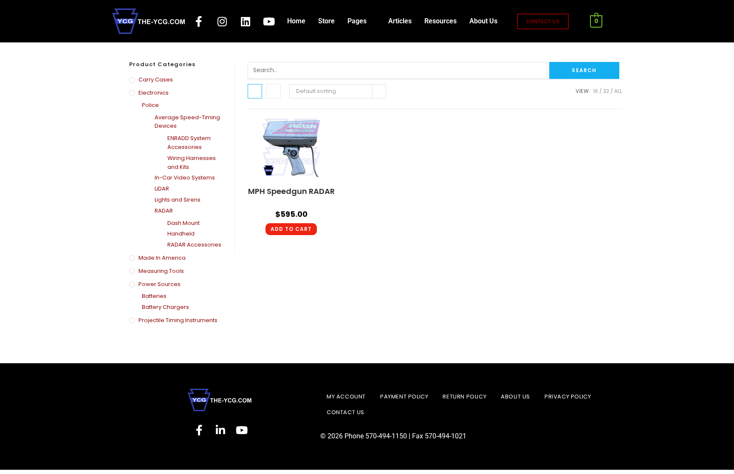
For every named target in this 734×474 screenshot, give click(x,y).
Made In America (162, 258)
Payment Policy (404, 397)
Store (326, 21)
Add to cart (291, 229)
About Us (483, 21)
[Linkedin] (245, 21)
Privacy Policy (568, 397)
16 (595, 91)
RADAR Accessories (194, 245)
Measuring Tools (161, 271)
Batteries (154, 296)
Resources (440, 21)
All (618, 91)
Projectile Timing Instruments (177, 320)
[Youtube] (268, 21)
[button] (361, 21)
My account (346, 397)
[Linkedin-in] (220, 430)
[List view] (273, 91)
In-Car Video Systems (185, 178)
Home (296, 21)
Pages (357, 21)
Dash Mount (183, 223)
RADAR (164, 211)
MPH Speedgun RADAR (291, 191)
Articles (400, 21)
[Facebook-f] (198, 21)
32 (606, 91)
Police (150, 105)
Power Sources (159, 284)
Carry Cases (155, 80)
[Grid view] (255, 91)
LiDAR (162, 189)
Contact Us (345, 412)
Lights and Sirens (177, 200)
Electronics (153, 93)
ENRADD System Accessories (189, 142)
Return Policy (464, 397)
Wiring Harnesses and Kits (191, 162)
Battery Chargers (165, 307)
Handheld (181, 234)
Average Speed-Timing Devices (187, 121)
